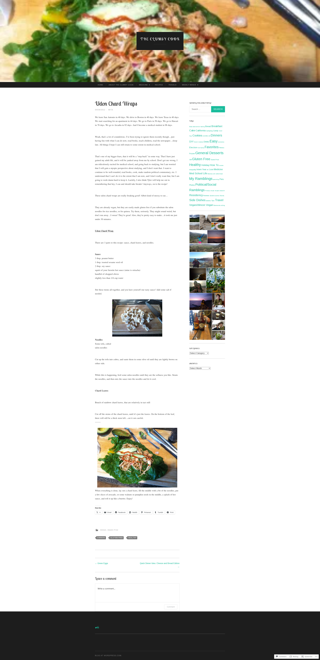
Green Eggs (101, 563)
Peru (222, 179)
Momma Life (211, 174)
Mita (110, 110)
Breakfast (216, 126)
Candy (215, 131)
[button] (194, 218)
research (222, 190)
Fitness (221, 148)
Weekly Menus (189, 85)
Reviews (206, 195)
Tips (212, 200)
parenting (216, 179)
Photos (192, 185)
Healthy (132, 538)
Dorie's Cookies (198, 142)
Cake (192, 130)
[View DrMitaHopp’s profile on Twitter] (96, 628)
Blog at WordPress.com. (108, 656)
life (207, 169)
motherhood (219, 174)
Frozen (192, 154)
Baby (190, 126)
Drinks (206, 142)
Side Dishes (197, 200)
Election (193, 147)
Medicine (143, 85)
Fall (199, 147)
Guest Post (215, 160)
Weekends (217, 205)
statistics (208, 200)
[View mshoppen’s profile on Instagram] (98, 628)
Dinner (103, 530)
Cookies (197, 135)
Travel (219, 200)
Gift (190, 160)
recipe (212, 190)
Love (211, 169)
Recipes (159, 85)
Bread (208, 126)
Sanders (212, 195)
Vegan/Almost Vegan (201, 204)
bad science (196, 126)
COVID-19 (206, 136)
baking (202, 126)
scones (217, 195)
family (202, 147)
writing (223, 205)
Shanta (222, 195)
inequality (192, 170)
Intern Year (201, 169)
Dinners (101, 538)
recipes (217, 190)
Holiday (205, 165)
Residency (196, 195)
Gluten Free (113, 530)
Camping (209, 131)
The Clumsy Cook (160, 39)
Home (100, 85)
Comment (171, 607)
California (201, 130)
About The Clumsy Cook (121, 85)
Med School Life (198, 173)
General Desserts (209, 153)
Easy (214, 141)
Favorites (211, 147)
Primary (207, 190)
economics (221, 142)
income (221, 165)
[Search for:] (207, 109)
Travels (172, 85)
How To (214, 165)
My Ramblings (200, 179)
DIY (191, 141)
